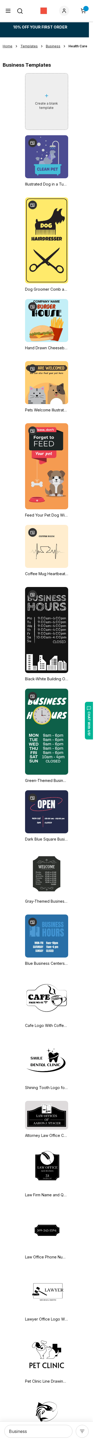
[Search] (20, 11)
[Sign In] (65, 10)
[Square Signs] (43, 10)
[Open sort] (82, 1431)
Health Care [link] (77, 46)
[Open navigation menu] (8, 10)
